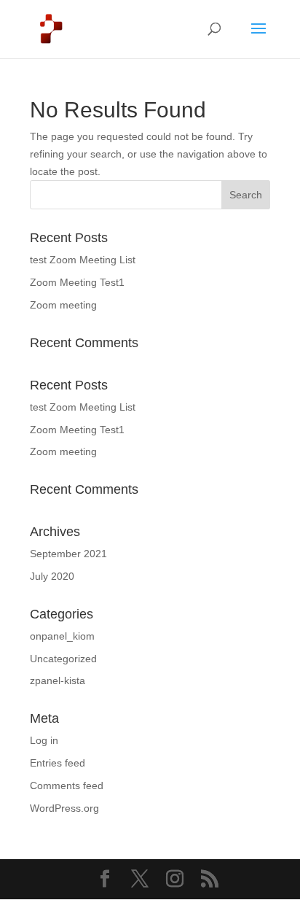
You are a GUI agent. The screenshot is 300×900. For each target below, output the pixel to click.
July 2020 (52, 576)
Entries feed (57, 763)
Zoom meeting (63, 305)
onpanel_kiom (62, 636)
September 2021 (68, 553)
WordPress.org (64, 808)
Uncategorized (63, 658)
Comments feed (66, 785)
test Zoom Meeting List (82, 259)
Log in (44, 740)
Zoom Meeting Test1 (77, 282)
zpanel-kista (57, 680)
